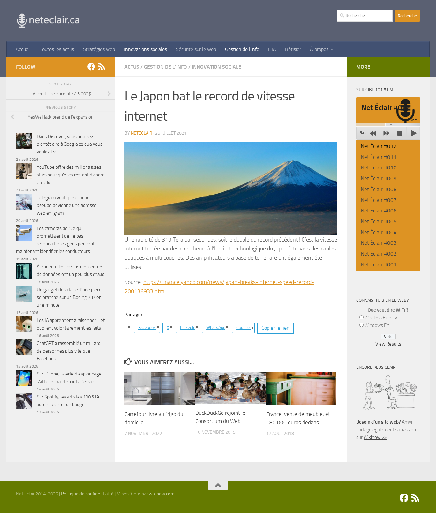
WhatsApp (215, 327)
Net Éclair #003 (379, 243)
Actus (131, 67)
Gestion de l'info (165, 67)
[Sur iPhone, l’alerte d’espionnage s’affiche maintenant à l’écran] (24, 379)
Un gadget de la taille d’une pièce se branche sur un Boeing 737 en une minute (69, 297)
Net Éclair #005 (379, 221)
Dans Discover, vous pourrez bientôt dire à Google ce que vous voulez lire (69, 144)
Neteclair (141, 133)
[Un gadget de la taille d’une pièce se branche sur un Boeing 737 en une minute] (24, 295)
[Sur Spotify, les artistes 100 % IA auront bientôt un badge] (24, 402)
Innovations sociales (145, 49)
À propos (319, 49)
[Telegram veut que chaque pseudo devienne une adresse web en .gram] (24, 203)
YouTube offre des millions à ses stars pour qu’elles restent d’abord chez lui (71, 174)
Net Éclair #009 (379, 178)
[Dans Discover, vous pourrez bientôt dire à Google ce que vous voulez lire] (24, 142)
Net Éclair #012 (379, 146)
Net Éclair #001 (379, 264)
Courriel (243, 327)
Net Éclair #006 (379, 210)
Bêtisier (293, 49)
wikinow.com (162, 494)
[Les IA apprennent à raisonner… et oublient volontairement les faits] (24, 325)
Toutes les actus (57, 49)
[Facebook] (91, 67)
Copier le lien (275, 328)
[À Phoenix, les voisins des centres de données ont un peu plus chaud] (24, 272)
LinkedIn (187, 327)
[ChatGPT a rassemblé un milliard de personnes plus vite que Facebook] (24, 348)
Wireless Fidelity (381, 318)
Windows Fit (377, 325)
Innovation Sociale (216, 67)
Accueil (23, 49)
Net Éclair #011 (379, 157)
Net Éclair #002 (379, 253)
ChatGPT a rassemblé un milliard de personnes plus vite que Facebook (69, 350)
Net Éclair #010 (379, 167)
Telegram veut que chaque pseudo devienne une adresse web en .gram (67, 205)
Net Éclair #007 (379, 200)
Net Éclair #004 (379, 232)
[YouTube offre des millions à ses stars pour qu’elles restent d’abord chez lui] (24, 172)
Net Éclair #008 (379, 189)
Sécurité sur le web (196, 49)
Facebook (147, 327)
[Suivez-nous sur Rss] (101, 67)
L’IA (272, 49)
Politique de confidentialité (87, 494)
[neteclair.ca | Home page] (48, 21)
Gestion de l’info (242, 49)
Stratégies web (99, 49)
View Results (388, 344)
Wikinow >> (375, 437)
